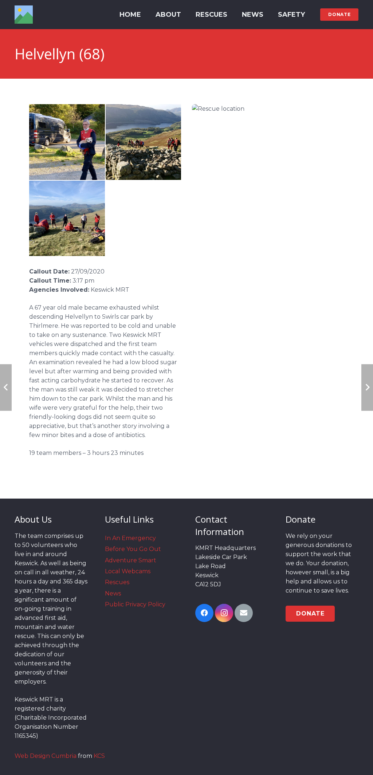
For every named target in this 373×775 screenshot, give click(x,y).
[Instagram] (224, 613)
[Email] (244, 613)
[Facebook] (204, 613)
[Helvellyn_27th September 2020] (67, 142)
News (113, 593)
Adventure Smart (130, 560)
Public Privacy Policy (135, 604)
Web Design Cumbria (45, 755)
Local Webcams (127, 571)
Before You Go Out (133, 549)
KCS (99, 755)
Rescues (117, 582)
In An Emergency (130, 538)
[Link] (24, 14)
